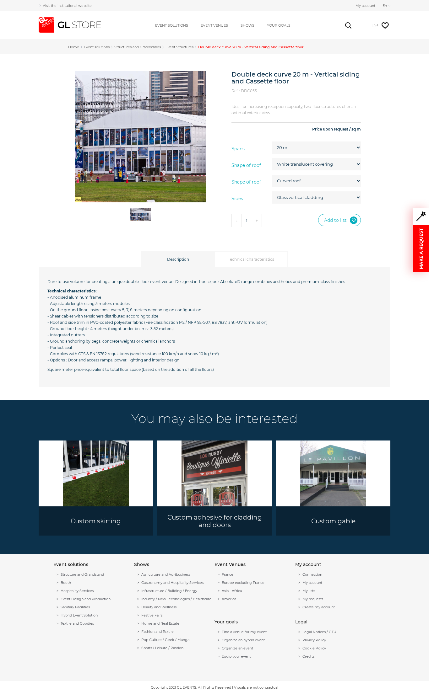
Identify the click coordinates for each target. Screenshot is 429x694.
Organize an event (237, 648)
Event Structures (179, 47)
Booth (66, 582)
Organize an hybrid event (243, 640)
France (227, 574)
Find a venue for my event (244, 632)
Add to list (335, 220)
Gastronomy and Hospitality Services (172, 582)
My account (365, 5)
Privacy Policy (314, 640)
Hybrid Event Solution (79, 615)
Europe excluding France (243, 582)
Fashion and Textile (157, 631)
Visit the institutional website (67, 5)
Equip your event (236, 656)
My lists (308, 591)
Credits (308, 656)
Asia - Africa (232, 591)
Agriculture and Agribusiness (165, 574)
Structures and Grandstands (137, 47)
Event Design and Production (86, 599)
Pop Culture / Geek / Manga (165, 640)
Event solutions (97, 47)
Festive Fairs (151, 615)
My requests (312, 599)
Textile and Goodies (77, 623)
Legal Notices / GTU (319, 632)
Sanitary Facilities (75, 607)
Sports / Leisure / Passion (162, 648)
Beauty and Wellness (158, 607)
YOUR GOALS (279, 25)
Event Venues (214, 25)
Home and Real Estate (160, 623)
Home (73, 47)
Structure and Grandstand (82, 574)
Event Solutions (171, 25)
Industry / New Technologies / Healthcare (176, 599)
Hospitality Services (77, 591)
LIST (375, 25)
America (229, 599)
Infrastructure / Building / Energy (169, 591)
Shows (247, 25)
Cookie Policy (314, 648)
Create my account (318, 607)
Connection (312, 574)
